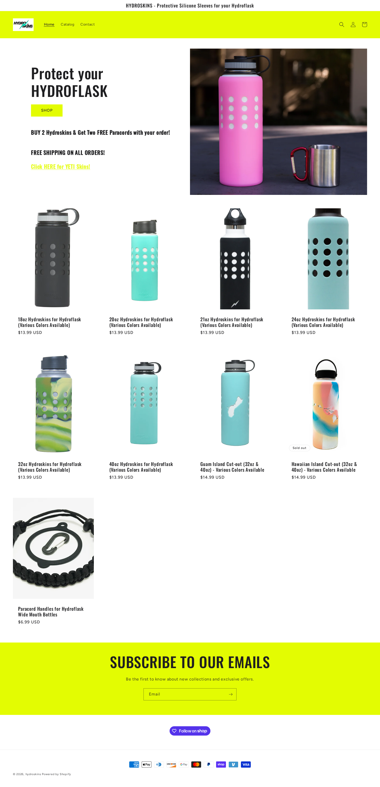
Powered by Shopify (56, 774)
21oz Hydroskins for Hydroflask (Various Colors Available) (231, 322)
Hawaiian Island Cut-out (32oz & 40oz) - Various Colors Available (324, 466)
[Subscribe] (230, 694)
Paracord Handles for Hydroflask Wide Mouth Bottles (51, 611)
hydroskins (33, 774)
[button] (341, 24)
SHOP (47, 110)
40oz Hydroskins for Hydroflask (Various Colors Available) (141, 466)
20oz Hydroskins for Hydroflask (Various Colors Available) (141, 322)
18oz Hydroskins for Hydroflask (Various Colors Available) (49, 322)
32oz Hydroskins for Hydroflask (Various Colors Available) (50, 466)
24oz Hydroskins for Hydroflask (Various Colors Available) (323, 322)
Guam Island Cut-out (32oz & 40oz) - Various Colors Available (232, 466)
